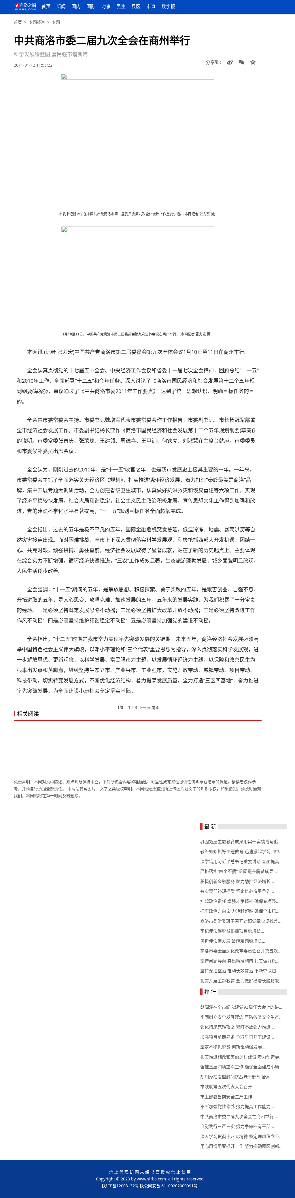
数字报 (168, 6)
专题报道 (37, 22)
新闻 (61, 6)
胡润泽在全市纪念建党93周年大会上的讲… (241, 1007)
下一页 (144, 707)
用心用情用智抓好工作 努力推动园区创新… (241, 1146)
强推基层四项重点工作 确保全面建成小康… (241, 1066)
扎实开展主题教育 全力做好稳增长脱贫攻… (241, 981)
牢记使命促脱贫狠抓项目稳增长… (232, 931)
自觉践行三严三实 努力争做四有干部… (237, 1126)
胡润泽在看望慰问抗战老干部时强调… (236, 1077)
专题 (56, 22)
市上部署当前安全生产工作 (226, 1096)
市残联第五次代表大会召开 (226, 1086)
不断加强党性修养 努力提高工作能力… (237, 1106)
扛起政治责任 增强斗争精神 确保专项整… (239, 901)
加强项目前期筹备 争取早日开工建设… (237, 1037)
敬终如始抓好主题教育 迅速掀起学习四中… (241, 851)
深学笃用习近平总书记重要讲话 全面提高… (241, 861)
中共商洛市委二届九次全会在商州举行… (238, 1116)
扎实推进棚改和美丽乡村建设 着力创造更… (241, 1057)
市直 (151, 6)
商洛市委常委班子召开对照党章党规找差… (240, 921)
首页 (46, 6)
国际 (91, 6)
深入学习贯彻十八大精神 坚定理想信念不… (241, 1136)
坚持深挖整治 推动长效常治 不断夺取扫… (239, 971)
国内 (76, 6)
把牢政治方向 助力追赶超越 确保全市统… (239, 911)
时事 (106, 6)
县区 (136, 6)
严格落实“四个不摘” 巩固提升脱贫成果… (238, 871)
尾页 (156, 707)
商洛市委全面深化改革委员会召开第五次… (240, 951)
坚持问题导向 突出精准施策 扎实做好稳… (239, 961)
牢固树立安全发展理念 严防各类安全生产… (241, 1017)
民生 (121, 6)
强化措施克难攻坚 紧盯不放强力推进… (237, 1027)
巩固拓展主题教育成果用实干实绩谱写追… (240, 841)
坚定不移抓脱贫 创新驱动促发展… (232, 1047)
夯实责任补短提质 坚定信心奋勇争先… (237, 891)
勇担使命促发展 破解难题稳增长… (232, 941)
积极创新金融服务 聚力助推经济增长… (237, 881)
